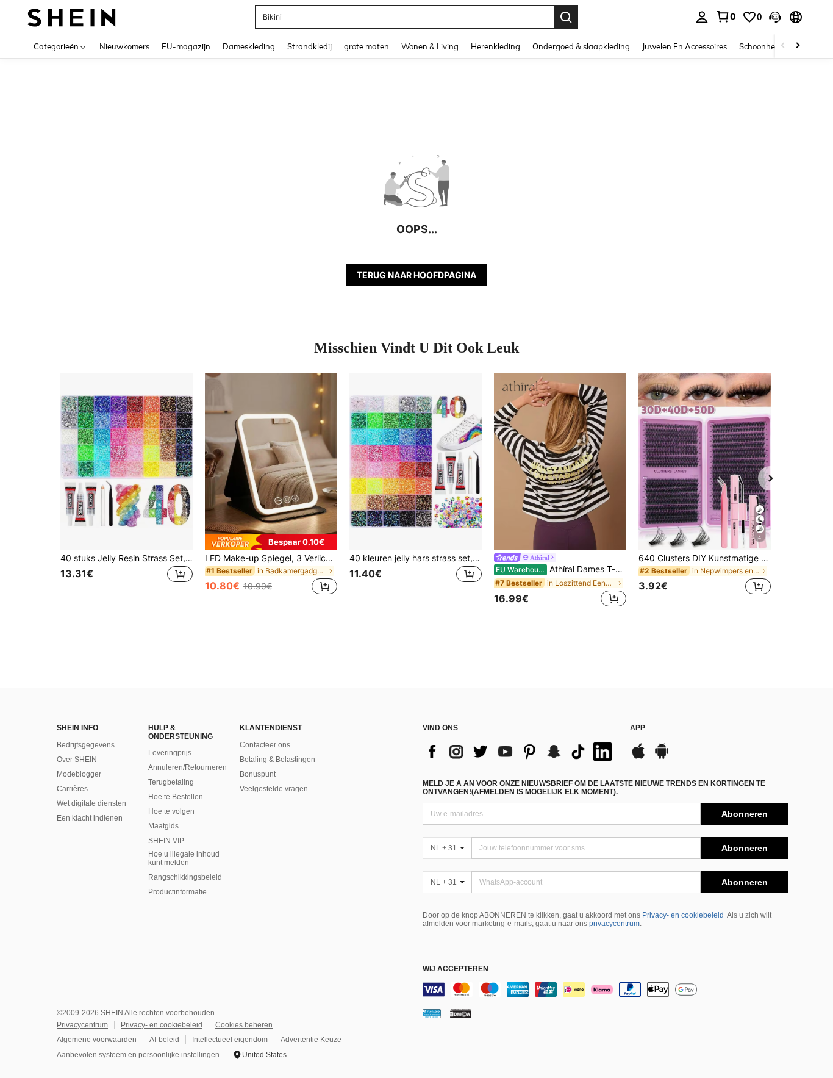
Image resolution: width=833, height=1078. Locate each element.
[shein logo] (71, 16)
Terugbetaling (171, 782)
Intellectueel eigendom (230, 1039)
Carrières (72, 789)
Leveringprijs (169, 753)
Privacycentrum (82, 1025)
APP (637, 728)
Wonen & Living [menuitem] (430, 46)
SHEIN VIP (166, 840)
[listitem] (126, 491)
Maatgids (163, 826)
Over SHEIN (77, 759)
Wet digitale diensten (91, 803)
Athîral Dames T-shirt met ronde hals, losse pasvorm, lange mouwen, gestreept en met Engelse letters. (561, 569)
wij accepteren (455, 969)
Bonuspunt (258, 774)
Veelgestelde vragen (274, 789)
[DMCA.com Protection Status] (460, 1013)
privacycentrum (614, 923)
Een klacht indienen (90, 818)
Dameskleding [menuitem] (249, 46)
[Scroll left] (783, 46)
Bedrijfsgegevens (86, 745)
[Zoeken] (566, 17)
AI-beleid (164, 1039)
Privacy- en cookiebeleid (683, 915)
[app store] (638, 757)
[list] (520, 751)
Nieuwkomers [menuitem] (124, 46)
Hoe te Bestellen (175, 796)
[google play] (661, 757)
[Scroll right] (797, 46)
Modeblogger (79, 774)
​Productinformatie (177, 892)
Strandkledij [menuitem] (309, 46)
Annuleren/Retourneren (187, 767)
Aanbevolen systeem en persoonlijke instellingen (138, 1055)
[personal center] (702, 17)
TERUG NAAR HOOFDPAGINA (416, 275)
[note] (271, 542)
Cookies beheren (244, 1025)
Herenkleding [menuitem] (495, 46)
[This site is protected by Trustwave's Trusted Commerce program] (432, 1013)
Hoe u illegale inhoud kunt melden (184, 858)
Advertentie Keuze (311, 1039)
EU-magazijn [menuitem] (186, 46)
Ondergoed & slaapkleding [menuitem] (581, 46)
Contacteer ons (265, 745)
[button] (775, 17)
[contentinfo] (605, 989)
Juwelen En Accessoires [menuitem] (684, 46)
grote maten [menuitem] (366, 46)
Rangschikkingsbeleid (185, 877)
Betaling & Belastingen (277, 759)
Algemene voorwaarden (97, 1039)
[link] (725, 16)
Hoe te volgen (171, 811)
